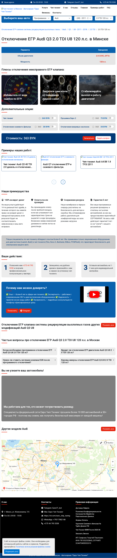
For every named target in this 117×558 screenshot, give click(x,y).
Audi (64, 29)
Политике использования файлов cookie (33, 547)
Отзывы (74, 8)
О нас (65, 8)
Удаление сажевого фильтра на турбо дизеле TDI (88, 525)
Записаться (89, 138)
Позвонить (12, 311)
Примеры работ (97, 8)
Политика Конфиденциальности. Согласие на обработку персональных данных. (89, 514)
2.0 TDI (92, 29)
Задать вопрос (103, 138)
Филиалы (46, 13)
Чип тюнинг (55, 8)
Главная (84, 8)
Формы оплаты (82, 520)
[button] (63, 182)
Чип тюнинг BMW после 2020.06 (88, 530)
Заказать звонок (82, 533)
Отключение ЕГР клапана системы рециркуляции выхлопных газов (30, 29)
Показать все (108, 325)
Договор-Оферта (82, 508)
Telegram (26, 311)
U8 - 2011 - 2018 (80, 29)
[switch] (53, 118)
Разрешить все (11, 552)
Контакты (57, 13)
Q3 (70, 29)
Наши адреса (9, 2)
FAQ (108, 8)
